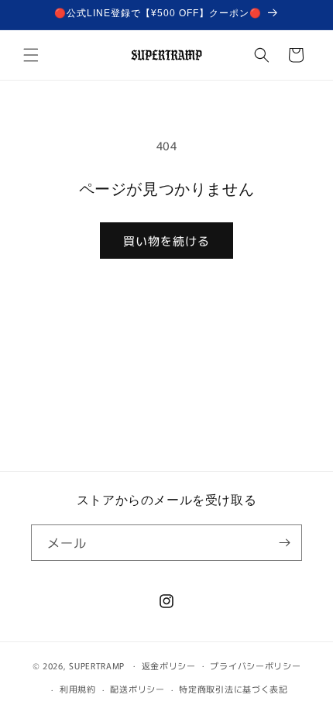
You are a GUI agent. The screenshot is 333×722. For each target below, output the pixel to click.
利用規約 (78, 688)
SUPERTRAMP (97, 664)
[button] (31, 55)
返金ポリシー (169, 665)
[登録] (284, 542)
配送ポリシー (137, 688)
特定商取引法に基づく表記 (233, 688)
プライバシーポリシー (255, 665)
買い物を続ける (166, 240)
